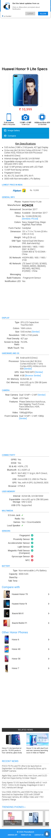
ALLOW (43, 13)
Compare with (11, 587)
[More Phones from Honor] (27, 206)
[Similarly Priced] (30, 218)
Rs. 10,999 (34, 190)
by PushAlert (7, 16)
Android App (12, 835)
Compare (11, 136)
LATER (30, 13)
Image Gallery (13, 130)
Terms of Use (26, 835)
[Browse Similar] (33, 375)
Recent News (10, 761)
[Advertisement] (25, 38)
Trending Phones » (13, 807)
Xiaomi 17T (33, 824)
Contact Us (39, 835)
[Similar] (35, 331)
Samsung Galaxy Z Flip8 (12, 823)
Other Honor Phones (15, 632)
